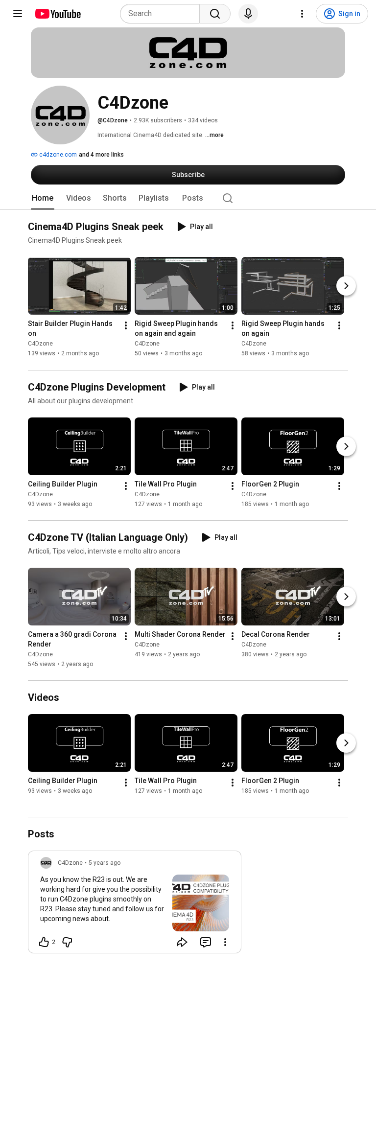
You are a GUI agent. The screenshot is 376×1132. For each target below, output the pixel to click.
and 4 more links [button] (101, 154)
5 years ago (104, 862)
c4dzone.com (57, 154)
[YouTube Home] (57, 13)
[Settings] (302, 14)
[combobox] (162, 14)
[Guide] (18, 14)
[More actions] (126, 326)
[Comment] (205, 942)
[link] (134, 905)
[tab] (42, 198)
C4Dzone (40, 344)
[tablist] (188, 198)
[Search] (215, 13)
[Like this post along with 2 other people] (44, 942)
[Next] (346, 286)
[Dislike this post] (67, 942)
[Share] (182, 942)
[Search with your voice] (248, 13)
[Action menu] (225, 942)
